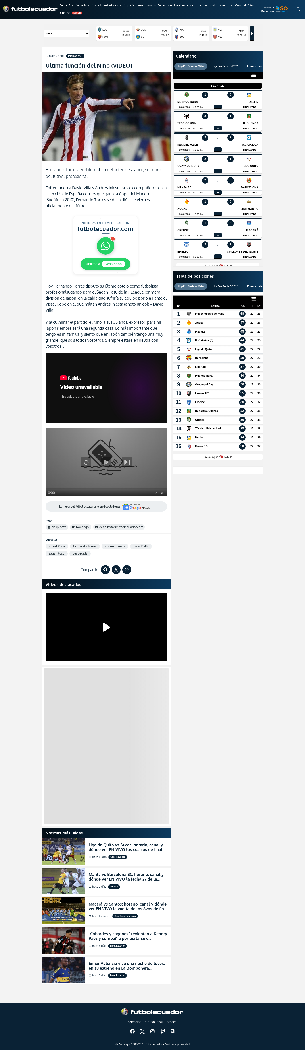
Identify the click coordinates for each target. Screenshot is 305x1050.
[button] (67, 5)
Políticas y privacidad (177, 1044)
